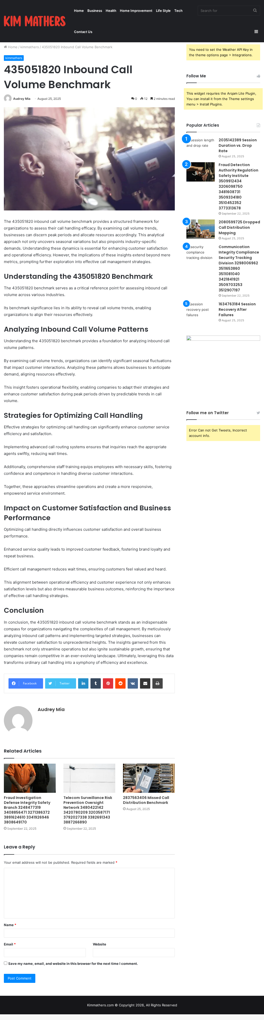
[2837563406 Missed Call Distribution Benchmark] (149, 778)
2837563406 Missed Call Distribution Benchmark (146, 800)
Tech (178, 11)
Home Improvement (136, 11)
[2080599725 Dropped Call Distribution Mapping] (200, 229)
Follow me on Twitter (207, 412)
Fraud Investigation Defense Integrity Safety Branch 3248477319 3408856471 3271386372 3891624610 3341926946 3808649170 (27, 810)
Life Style (163, 11)
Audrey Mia (21, 99)
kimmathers (29, 47)
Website (99, 944)
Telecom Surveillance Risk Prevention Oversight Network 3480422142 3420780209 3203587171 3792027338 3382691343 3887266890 (87, 810)
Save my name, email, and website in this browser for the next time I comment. (73, 963)
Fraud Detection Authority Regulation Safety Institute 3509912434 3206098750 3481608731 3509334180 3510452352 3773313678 (238, 186)
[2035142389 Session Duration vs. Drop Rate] (200, 147)
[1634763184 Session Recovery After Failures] (200, 311)
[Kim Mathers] (35, 21)
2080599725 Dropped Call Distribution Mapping (239, 227)
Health (111, 11)
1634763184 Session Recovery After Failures (237, 309)
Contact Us (83, 32)
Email (10, 944)
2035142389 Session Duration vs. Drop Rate (238, 145)
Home (79, 11)
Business (94, 11)
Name (10, 925)
